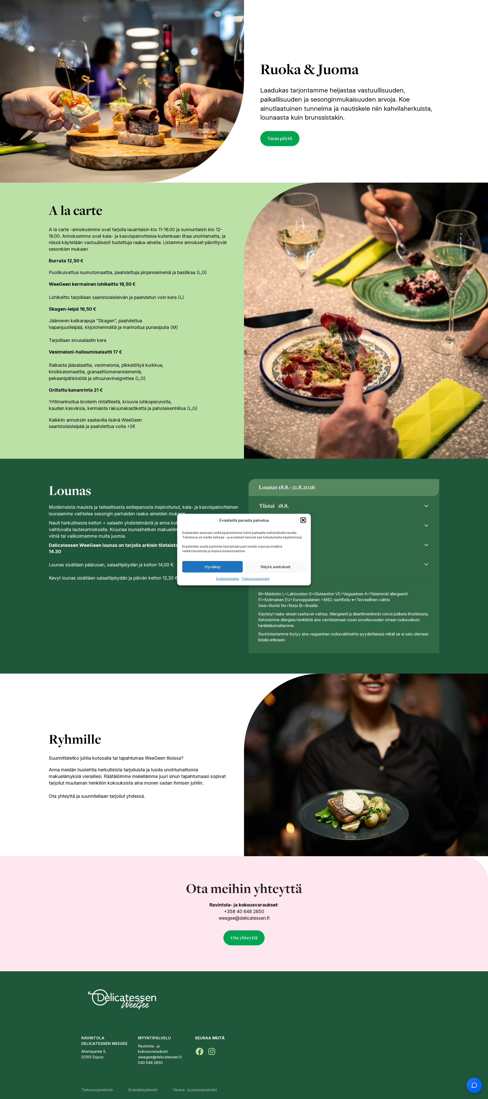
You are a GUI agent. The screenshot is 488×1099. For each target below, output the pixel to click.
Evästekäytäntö (227, 579)
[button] (303, 520)
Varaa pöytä (279, 138)
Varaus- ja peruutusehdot (195, 1089)
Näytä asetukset (276, 566)
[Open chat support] (474, 1085)
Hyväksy (213, 566)
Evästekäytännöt (142, 1089)
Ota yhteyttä (244, 937)
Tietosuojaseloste (255, 579)
